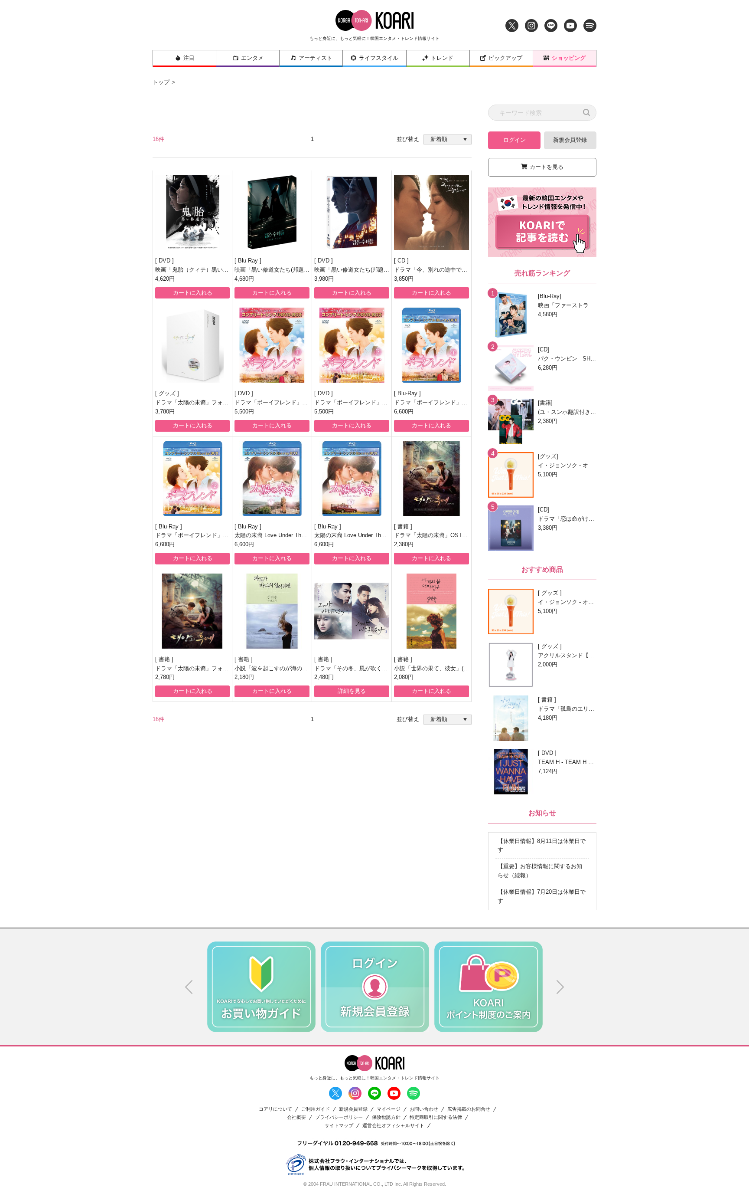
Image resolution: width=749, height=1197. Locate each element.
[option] (261, 986)
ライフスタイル (378, 58)
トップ (161, 82)
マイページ (389, 1109)
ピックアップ (505, 58)
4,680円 (244, 278)
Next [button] (560, 987)
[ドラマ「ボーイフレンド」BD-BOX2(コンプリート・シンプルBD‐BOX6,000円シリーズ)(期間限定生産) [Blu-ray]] (192, 478)
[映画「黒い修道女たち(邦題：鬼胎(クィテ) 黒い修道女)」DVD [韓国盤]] (351, 212)
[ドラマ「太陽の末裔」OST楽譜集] (431, 478)
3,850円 (404, 278)
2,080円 (404, 677)
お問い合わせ (424, 1109)
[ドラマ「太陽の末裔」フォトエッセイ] (192, 611)
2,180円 (244, 677)
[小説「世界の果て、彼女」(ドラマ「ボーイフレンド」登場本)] (431, 611)
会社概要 (296, 1117)
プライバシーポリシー (339, 1117)
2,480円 (324, 677)
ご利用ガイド (315, 1109)
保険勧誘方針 (386, 1117)
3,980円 (324, 278)
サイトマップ (339, 1125)
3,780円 (165, 411)
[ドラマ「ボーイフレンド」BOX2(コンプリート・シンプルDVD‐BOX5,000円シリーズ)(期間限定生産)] (351, 345)
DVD (165, 260)
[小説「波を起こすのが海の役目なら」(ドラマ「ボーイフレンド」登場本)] (271, 611)
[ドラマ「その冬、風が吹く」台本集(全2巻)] (351, 611)
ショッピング (569, 58)
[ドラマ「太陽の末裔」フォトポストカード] (192, 345)
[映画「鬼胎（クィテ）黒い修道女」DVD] (192, 212)
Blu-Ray (249, 260)
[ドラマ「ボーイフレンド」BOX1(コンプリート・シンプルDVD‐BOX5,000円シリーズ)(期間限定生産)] (271, 345)
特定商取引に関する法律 (436, 1117)
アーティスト (315, 58)
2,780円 (165, 677)
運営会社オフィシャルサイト (393, 1125)
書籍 (403, 526)
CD (402, 260)
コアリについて (275, 1109)
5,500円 (244, 411)
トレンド (442, 58)
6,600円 (404, 411)
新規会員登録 (570, 140)
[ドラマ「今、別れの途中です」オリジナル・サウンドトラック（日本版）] (431, 212)
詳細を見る (352, 691)
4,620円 (165, 278)
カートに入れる (192, 292)
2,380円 (404, 544)
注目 (189, 58)
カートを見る (546, 167)
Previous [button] (189, 987)
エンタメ (252, 58)
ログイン (514, 140)
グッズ (168, 393)
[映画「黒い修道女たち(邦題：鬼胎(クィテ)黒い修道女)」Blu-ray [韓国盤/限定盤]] (271, 212)
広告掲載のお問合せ (468, 1109)
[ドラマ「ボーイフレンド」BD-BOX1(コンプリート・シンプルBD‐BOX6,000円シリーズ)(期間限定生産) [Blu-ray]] (431, 345)
